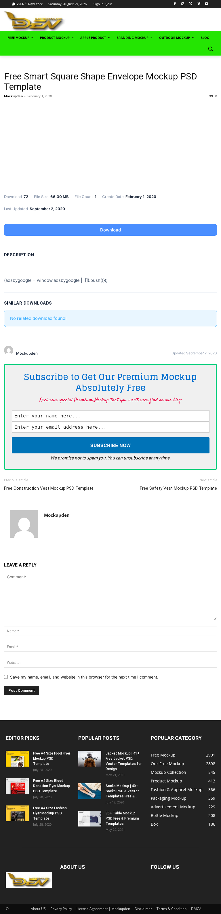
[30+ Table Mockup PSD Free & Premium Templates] (89, 818)
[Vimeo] (198, 4)
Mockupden (13, 96)
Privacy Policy (61, 908)
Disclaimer (143, 908)
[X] (190, 4)
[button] (210, 49)
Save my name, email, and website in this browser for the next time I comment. (84, 676)
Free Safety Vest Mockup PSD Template (178, 488)
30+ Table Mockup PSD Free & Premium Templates (122, 818)
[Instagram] (182, 4)
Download (110, 230)
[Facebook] (175, 4)
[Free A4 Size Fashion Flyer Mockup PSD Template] (17, 813)
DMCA (196, 908)
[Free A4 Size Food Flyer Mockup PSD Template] (17, 759)
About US (38, 908)
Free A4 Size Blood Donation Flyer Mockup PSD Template (51, 786)
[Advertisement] (149, 20)
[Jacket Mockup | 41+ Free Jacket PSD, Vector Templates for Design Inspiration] (89, 759)
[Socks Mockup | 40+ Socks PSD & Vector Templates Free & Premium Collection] (89, 791)
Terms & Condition (171, 908)
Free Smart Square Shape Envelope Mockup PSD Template (100, 81)
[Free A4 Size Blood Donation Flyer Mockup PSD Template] (17, 786)
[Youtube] (206, 4)
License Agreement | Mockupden (103, 908)
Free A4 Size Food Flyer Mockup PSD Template (51, 758)
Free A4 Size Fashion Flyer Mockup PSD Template (50, 813)
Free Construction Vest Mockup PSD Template (49, 488)
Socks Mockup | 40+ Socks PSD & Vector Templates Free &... (122, 791)
